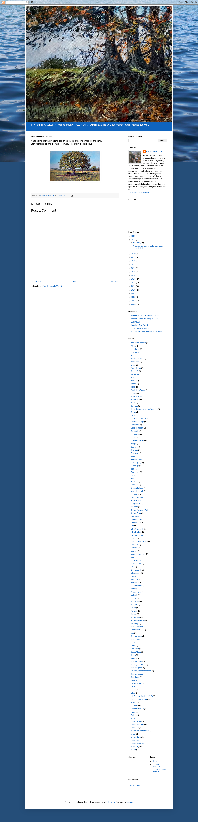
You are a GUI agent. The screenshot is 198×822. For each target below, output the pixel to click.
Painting (134, 579)
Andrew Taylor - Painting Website (145, 319)
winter (133, 750)
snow (133, 646)
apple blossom (137, 359)
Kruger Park (136, 513)
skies (133, 642)
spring (133, 658)
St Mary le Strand (138, 665)
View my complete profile (138, 193)
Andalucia (135, 349)
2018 (133, 261)
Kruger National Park (139, 510)
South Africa (136, 652)
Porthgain (135, 601)
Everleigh (135, 466)
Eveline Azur (136, 322)
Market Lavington (138, 554)
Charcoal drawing (138, 418)
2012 (133, 283)
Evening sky (136, 463)
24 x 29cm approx (138, 343)
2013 (133, 279)
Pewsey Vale (136, 592)
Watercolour (136, 721)
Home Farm (136, 500)
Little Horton (136, 532)
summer (134, 680)
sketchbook (135, 639)
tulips (133, 693)
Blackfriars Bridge (138, 390)
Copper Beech (137, 428)
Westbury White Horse (140, 731)
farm (132, 469)
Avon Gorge (136, 368)
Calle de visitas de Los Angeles (144, 409)
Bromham (135, 400)
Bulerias (134, 406)
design (133, 444)
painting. (134, 583)
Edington (134, 453)
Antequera (135, 352)
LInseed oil (135, 523)
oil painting (135, 573)
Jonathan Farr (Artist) (139, 325)
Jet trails (134, 507)
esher (133, 456)
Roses (133, 614)
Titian (133, 687)
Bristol (133, 393)
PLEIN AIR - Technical (157, 765)
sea (132, 633)
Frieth (133, 475)
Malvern (134, 548)
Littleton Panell (137, 535)
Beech (133, 384)
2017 (133, 264)
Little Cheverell (137, 529)
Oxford (133, 576)
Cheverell (135, 425)
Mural (133, 557)
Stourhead (135, 677)
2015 (133, 272)
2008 (133, 297)
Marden (134, 551)
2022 (133, 236)
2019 (133, 257)
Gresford (134, 494)
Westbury (135, 728)
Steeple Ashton (137, 674)
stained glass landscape (141, 671)
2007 (133, 301)
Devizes (134, 447)
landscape (135, 516)
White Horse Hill (137, 743)
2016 (133, 268)
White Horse (136, 740)
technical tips (136, 683)
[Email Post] (72, 195)
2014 (133, 275)
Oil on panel (136, 570)
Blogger (129, 802)
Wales (133, 715)
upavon (134, 702)
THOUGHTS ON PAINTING (159, 771)
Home (75, 281)
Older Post (114, 281)
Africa (133, 346)
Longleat (134, 545)
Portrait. (134, 605)
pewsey (134, 589)
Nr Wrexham (136, 564)
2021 (133, 240)
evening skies (136, 459)
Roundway (135, 617)
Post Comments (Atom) (52, 286)
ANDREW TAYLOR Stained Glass (145, 316)
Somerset (135, 649)
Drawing (134, 450)
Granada (134, 485)
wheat (133, 734)
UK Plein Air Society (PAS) (142, 696)
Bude (133, 403)
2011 (133, 286)
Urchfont (134, 706)
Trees (133, 690)
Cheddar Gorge (137, 422)
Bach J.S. (135, 371)
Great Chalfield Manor (140, 328)
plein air (134, 595)
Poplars (134, 598)
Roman (134, 611)
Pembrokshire (136, 586)
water (133, 718)
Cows (133, 437)
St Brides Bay (136, 661)
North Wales (136, 560)
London (134, 538)
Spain (133, 655)
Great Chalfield (137, 488)
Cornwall (134, 431)
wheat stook (136, 737)
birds (133, 387)
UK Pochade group (139, 699)
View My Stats (134, 785)
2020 (133, 254)
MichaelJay (110, 802)
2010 (133, 290)
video (133, 712)
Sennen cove (136, 636)
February (137, 243)
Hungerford (135, 504)
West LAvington (137, 724)
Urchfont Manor (137, 709)
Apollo (133, 355)
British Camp (136, 396)
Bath (133, 377)
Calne (133, 412)
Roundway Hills (137, 620)
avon (133, 365)
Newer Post (36, 281)
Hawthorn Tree (137, 497)
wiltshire (134, 747)
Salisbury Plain (137, 627)
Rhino (133, 608)
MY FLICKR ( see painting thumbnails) (147, 331)
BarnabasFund (137, 374)
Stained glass (136, 668)
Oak (132, 567)
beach (133, 381)
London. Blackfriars (139, 541)
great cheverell (137, 491)
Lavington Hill (136, 519)
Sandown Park (137, 630)
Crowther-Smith (137, 441)
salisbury (134, 624)
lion (132, 526)
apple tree (135, 362)
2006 (133, 304)
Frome (133, 478)
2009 (133, 293)
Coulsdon (135, 434)
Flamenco (135, 472)
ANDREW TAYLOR (154, 151)
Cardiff (133, 415)
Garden (134, 482)
